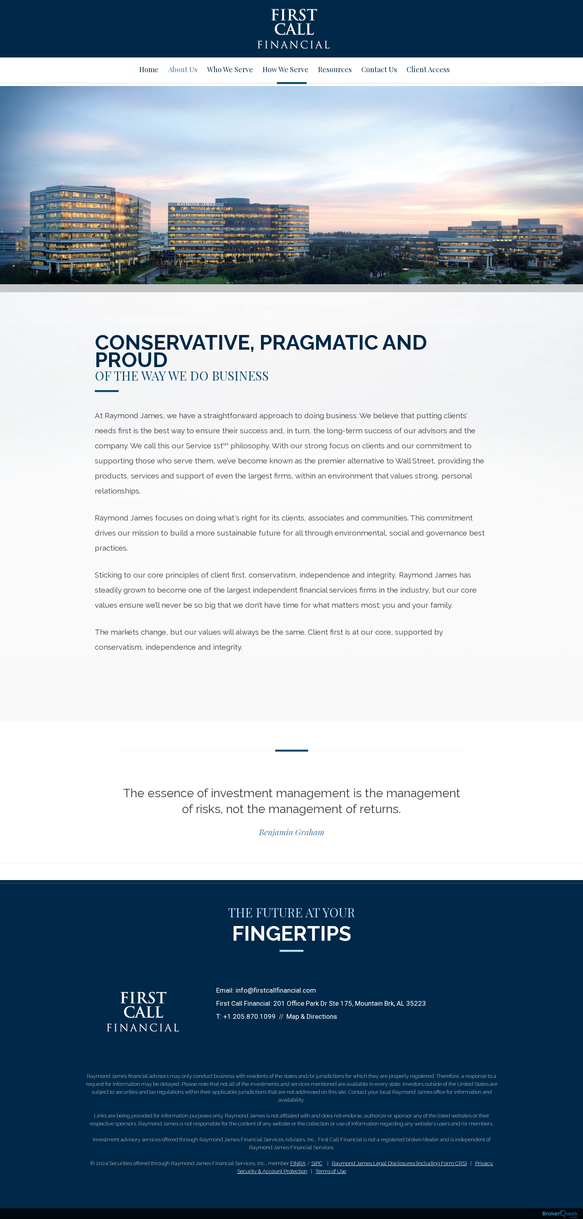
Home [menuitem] (149, 69)
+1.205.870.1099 (249, 1016)
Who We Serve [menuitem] (230, 69)
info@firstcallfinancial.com (276, 990)
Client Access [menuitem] (428, 69)
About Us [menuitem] (183, 69)
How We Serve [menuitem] (286, 69)
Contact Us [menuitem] (379, 69)
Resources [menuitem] (335, 69)
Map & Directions (311, 1016)
